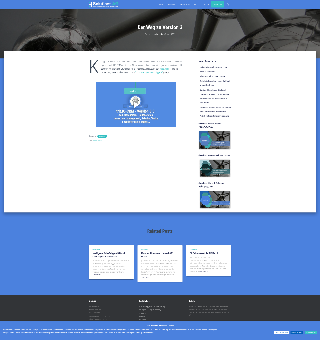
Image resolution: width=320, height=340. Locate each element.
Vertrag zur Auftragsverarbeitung (150, 310)
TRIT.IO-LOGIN (217, 4)
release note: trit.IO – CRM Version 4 (212, 76)
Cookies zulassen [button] (311, 333)
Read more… (97, 275)
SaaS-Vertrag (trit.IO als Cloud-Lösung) (152, 307)
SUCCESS (197, 4)
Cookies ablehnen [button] (297, 333)
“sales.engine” (165, 68)
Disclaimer (142, 319)
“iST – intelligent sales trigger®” (149, 72)
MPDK (160, 4)
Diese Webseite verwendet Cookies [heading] (160, 325)
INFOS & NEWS (185, 4)
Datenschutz (143, 316)
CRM (95, 140)
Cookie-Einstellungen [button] (281, 333)
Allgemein (102, 136)
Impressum (142, 314)
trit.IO (100, 140)
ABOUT (206, 4)
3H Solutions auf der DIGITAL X (204, 253)
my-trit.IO (172, 4)
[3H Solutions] (103, 4)
